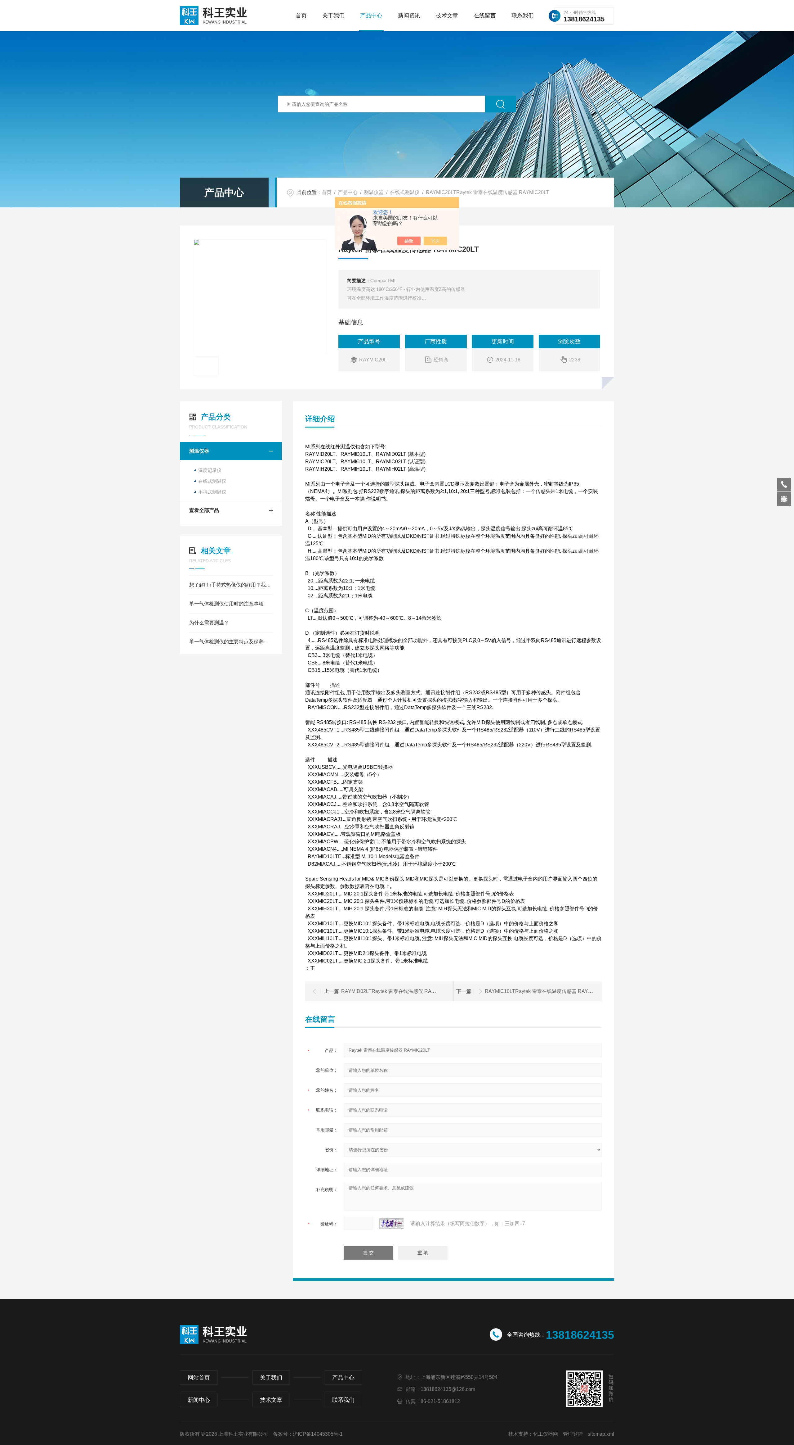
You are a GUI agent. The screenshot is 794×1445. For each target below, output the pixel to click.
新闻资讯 (409, 15)
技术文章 (447, 15)
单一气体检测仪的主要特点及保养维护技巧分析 (231, 641)
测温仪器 (374, 192)
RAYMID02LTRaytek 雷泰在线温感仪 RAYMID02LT (398, 991)
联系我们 (522, 15)
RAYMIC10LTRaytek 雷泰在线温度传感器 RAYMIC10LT (546, 991)
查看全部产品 (204, 510)
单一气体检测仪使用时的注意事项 (226, 603)
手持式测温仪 (212, 492)
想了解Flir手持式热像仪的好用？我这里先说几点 (231, 584)
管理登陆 (573, 1434)
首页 (301, 15)
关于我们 (333, 15)
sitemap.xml (601, 1434)
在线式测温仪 (405, 192)
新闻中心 (199, 1400)
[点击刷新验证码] (391, 1223)
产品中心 (371, 15)
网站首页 (199, 1378)
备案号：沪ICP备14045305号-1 (308, 1434)
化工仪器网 (545, 1434)
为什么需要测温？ (209, 622)
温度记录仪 (209, 470)
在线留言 (485, 15)
